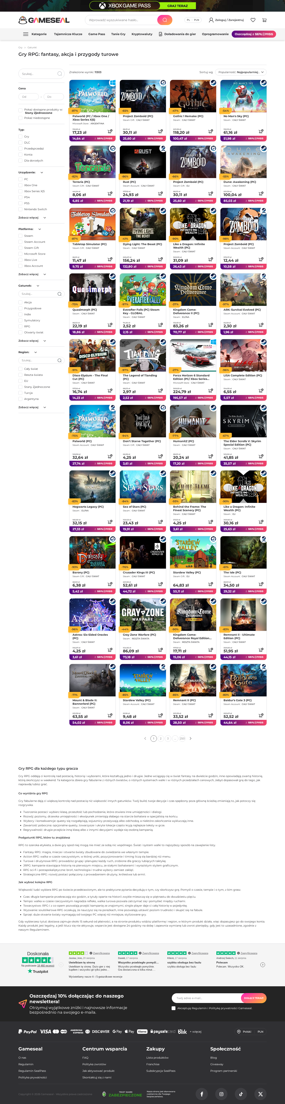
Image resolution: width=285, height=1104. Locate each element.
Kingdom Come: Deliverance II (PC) (186, 311)
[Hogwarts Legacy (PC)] (92, 486)
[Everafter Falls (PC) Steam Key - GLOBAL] (143, 289)
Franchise (152, 1064)
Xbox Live (30, 260)
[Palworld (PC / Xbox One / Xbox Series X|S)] (92, 96)
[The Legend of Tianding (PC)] (143, 355)
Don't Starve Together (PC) (142, 441)
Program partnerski (223, 1071)
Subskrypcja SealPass (160, 1071)
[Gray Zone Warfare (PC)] (143, 614)
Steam (28, 236)
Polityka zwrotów (94, 1064)
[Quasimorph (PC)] (92, 289)
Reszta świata (33, 375)
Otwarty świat (33, 332)
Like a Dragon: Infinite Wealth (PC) (189, 245)
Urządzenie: (27, 172)
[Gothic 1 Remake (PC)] (193, 96)
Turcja (28, 393)
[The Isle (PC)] (243, 552)
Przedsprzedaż (34, 148)
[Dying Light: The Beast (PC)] (143, 224)
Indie (27, 314)
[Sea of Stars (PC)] (143, 486)
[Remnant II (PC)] (193, 680)
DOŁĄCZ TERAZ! (253, 998)
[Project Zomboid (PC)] (143, 96)
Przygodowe (32, 308)
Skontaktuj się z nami (96, 1077)
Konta (28, 154)
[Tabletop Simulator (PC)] (92, 224)
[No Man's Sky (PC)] (243, 96)
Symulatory (32, 320)
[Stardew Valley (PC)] (193, 552)
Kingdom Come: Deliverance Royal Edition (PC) (191, 636)
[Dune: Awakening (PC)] (243, 162)
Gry (26, 136)
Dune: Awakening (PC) (240, 182)
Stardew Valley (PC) (187, 572)
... (175, 738)
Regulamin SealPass (32, 1071)
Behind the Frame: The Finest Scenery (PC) (189, 508)
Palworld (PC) (82, 441)
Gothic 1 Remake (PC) (188, 116)
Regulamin (199, 1008)
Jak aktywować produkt (98, 1071)
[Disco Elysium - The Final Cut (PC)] (92, 355)
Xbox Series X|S (34, 191)
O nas (22, 1057)
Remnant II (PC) (184, 700)
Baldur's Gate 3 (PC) (238, 700)
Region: (24, 352)
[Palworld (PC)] (92, 421)
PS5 (26, 203)
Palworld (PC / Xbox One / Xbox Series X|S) (91, 117)
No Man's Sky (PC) (236, 116)
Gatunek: (25, 285)
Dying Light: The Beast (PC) (142, 244)
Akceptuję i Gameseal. (214, 1008)
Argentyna (31, 399)
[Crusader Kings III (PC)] (143, 552)
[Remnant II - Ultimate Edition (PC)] (243, 614)
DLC (27, 142)
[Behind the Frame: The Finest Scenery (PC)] (193, 486)
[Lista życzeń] (253, 20)
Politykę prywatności (223, 1008)
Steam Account (34, 242)
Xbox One (30, 185)
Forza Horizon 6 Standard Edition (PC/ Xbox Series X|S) (191, 377)
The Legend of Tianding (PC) (140, 377)
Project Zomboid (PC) (138, 116)
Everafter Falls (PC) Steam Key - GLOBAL (141, 311)
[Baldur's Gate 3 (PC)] (243, 680)
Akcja (28, 302)
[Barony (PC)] (92, 552)
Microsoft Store (34, 254)
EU (26, 381)
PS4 (27, 197)
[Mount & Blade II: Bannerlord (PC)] (92, 680)
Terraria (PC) (81, 182)
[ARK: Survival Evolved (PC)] (243, 289)
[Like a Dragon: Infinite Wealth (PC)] (193, 224)
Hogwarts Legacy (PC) (88, 506)
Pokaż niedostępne (37, 118)
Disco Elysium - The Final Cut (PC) (90, 377)
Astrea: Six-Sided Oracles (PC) (90, 636)
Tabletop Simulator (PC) (90, 244)
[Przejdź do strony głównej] (44, 20)
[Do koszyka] (109, 131)
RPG (27, 326)
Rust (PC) (129, 182)
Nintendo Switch (35, 209)
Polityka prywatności (32, 1077)
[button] (264, 20)
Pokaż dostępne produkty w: (43, 111)
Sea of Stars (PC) (134, 506)
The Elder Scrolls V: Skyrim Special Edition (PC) (242, 442)
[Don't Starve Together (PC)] (143, 421)
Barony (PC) (81, 572)
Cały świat (31, 369)
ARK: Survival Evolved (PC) (242, 309)
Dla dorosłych (33, 160)
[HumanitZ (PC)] (193, 421)
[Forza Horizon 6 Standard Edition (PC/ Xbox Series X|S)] (193, 355)
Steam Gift (31, 248)
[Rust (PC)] (143, 162)
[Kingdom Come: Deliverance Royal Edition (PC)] (193, 614)
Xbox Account (33, 266)
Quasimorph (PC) (85, 309)
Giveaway (216, 1064)
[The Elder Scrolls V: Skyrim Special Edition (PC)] (243, 421)
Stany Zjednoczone (37, 387)
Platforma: (26, 229)
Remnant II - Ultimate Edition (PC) (239, 636)
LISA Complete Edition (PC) (243, 375)
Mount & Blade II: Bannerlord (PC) (85, 702)
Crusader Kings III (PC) (139, 572)
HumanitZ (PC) (183, 441)
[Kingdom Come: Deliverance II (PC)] (193, 289)
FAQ (85, 1057)
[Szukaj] (164, 20)
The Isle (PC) (232, 572)
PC (26, 179)
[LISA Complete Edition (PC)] (243, 355)
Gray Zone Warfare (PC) (139, 634)
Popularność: (240, 72)
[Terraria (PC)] (92, 162)
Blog (213, 1057)
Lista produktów (157, 1057)
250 (182, 738)
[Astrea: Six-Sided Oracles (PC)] (92, 614)
